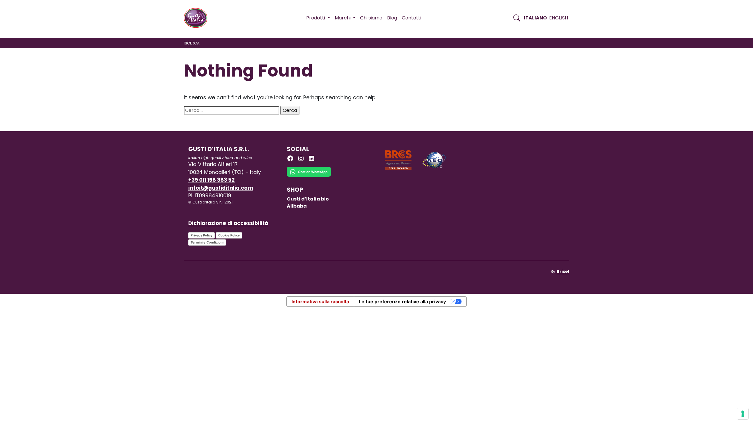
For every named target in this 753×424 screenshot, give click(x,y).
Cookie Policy (229, 235)
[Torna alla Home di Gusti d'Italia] (198, 18)
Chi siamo (371, 17)
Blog (392, 17)
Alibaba (297, 206)
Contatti (411, 17)
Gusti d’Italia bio (308, 199)
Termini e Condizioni (207, 242)
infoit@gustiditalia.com (220, 187)
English (558, 17)
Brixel (563, 271)
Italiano (535, 17)
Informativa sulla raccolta (320, 301)
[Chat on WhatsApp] (309, 176)
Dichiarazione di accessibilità (228, 223)
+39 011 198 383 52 (211, 179)
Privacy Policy (201, 235)
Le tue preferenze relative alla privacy (402, 301)
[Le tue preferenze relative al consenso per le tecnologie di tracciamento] (742, 413)
